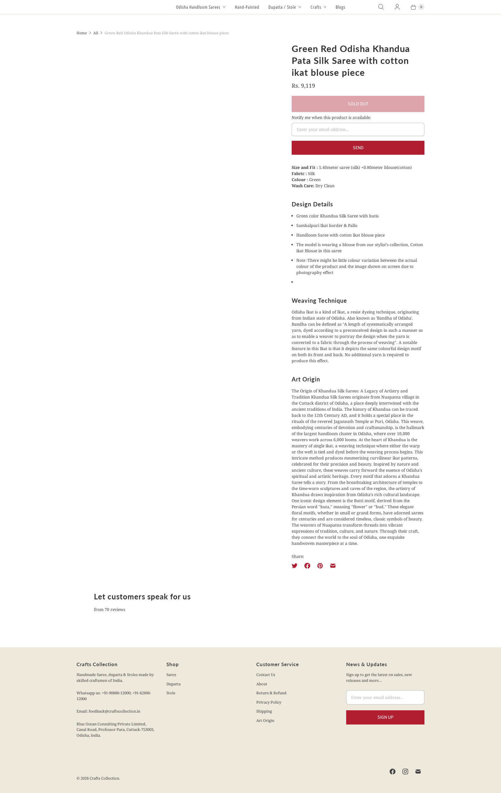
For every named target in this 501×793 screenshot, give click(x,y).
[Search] (381, 7)
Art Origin (265, 720)
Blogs (340, 7)
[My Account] (397, 7)
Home (82, 32)
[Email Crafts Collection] (418, 771)
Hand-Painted (247, 7)
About (261, 683)
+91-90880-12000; (117, 692)
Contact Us (265, 674)
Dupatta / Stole (282, 7)
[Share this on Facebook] (307, 565)
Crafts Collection (104, 778)
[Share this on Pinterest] (320, 565)
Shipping (264, 711)
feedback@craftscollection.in (114, 711)
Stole (170, 692)
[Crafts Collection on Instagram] (405, 771)
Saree (171, 674)
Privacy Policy (268, 702)
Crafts (316, 7)
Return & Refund (271, 692)
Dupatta (173, 683)
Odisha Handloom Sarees (198, 7)
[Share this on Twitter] (296, 565)
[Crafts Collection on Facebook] (392, 771)
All (95, 32)
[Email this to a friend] (332, 565)
